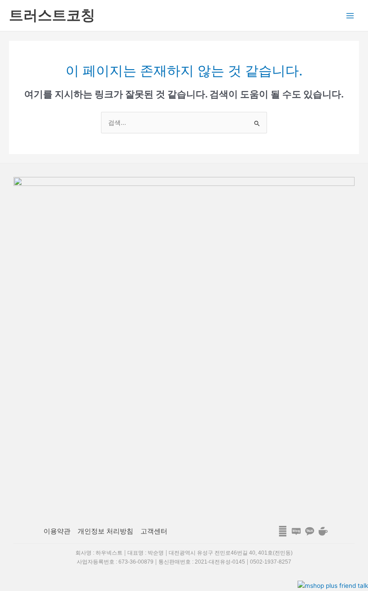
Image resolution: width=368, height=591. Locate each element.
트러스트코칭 (52, 15)
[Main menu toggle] (350, 15)
